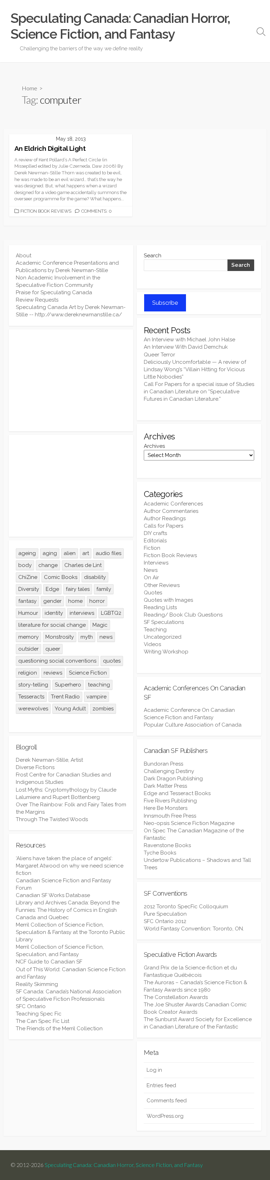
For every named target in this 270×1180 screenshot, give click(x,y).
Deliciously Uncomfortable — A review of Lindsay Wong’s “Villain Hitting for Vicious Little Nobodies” (195, 369)
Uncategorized (162, 637)
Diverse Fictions (35, 767)
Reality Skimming (37, 984)
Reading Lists (160, 607)
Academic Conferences (173, 504)
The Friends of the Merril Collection (59, 1028)
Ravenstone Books (167, 845)
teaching (99, 685)
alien (70, 553)
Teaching (155, 629)
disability (95, 577)
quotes (112, 661)
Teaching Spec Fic (39, 1014)
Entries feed (161, 1085)
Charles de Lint (83, 565)
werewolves (33, 708)
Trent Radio (65, 697)
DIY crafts (155, 533)
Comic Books (60, 577)
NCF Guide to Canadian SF (49, 962)
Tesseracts (31, 697)
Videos (152, 644)
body (25, 565)
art (85, 553)
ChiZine (27, 577)
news (105, 637)
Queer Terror (159, 355)
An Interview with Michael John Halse (189, 339)
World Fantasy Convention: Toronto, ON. (194, 929)
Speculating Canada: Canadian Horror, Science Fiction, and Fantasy (124, 1165)
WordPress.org (165, 1116)
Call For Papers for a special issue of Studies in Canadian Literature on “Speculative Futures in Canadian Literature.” (199, 391)
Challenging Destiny (169, 771)
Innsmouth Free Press (170, 816)
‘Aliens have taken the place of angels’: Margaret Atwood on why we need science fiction (69, 865)
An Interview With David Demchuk (186, 347)
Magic (100, 625)
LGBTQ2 (111, 613)
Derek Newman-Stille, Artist (49, 760)
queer (52, 649)
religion (27, 673)
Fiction (152, 548)
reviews (53, 673)
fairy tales (78, 589)
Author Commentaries (171, 511)
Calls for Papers (163, 526)
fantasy (27, 601)
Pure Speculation (165, 914)
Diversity (28, 589)
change (48, 565)
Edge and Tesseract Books (177, 793)
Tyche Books (160, 853)
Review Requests (37, 300)
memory (28, 637)
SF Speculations (164, 622)
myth (87, 637)
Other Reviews (162, 585)
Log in (154, 1070)
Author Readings (165, 518)
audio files (108, 553)
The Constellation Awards (176, 997)
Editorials (155, 540)
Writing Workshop (166, 652)
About (23, 255)
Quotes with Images (168, 600)
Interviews (156, 563)
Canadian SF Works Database (53, 895)
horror (97, 601)
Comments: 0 (96, 211)
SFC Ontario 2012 (165, 921)
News (151, 570)
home (75, 601)
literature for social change (52, 625)
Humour (28, 613)
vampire (96, 697)
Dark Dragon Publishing (173, 778)
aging (50, 553)
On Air (151, 577)
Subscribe (165, 302)
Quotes (153, 592)
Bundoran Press (163, 764)
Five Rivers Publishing (170, 801)
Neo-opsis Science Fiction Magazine (189, 823)
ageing (27, 553)
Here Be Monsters (165, 808)
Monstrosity (59, 637)
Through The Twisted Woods (52, 819)
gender (52, 601)
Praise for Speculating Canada (54, 292)
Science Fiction (88, 673)
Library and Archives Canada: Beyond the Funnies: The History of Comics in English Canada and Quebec (68, 910)
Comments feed (167, 1100)
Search (152, 255)
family (103, 589)
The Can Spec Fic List (42, 1021)
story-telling (33, 685)
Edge (52, 589)
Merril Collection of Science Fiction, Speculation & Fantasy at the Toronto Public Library (70, 932)
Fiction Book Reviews (45, 211)
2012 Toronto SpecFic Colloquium (186, 906)
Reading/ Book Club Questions (183, 615)
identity (54, 613)
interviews (82, 613)
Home (29, 88)
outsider (28, 649)
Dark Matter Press (165, 786)
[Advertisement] (71, 380)
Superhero (68, 685)
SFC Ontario (31, 1006)
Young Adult (70, 708)
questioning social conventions (57, 661)
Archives (154, 446)
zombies (103, 708)
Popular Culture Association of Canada (193, 725)
